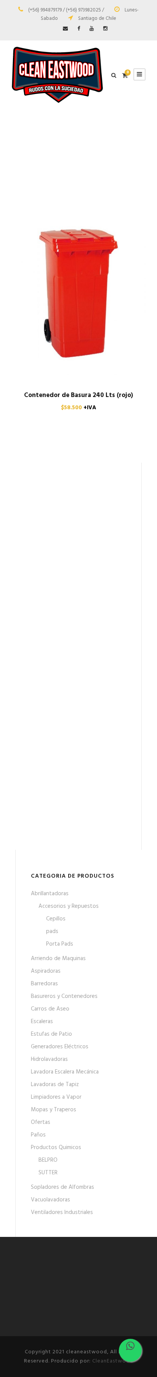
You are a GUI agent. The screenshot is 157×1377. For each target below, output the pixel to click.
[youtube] (92, 29)
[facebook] (78, 29)
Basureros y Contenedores (64, 996)
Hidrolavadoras (49, 1059)
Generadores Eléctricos (59, 1046)
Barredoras (44, 983)
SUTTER (48, 1172)
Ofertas (40, 1122)
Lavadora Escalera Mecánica (65, 1072)
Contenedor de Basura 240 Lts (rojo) (78, 395)
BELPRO (48, 1160)
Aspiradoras (46, 971)
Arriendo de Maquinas (58, 958)
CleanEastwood (112, 1361)
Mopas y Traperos (53, 1109)
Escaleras (42, 1021)
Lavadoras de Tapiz (55, 1084)
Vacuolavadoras (50, 1199)
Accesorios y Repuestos (68, 906)
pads (52, 931)
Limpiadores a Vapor (56, 1097)
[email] (65, 29)
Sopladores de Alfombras (62, 1187)
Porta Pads (59, 944)
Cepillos (56, 918)
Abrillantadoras (50, 893)
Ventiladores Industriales (62, 1212)
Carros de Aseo (50, 1009)
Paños (38, 1135)
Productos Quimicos (56, 1147)
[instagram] (105, 29)
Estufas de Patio (51, 1034)
